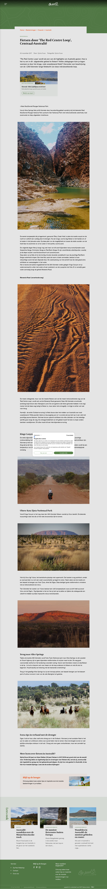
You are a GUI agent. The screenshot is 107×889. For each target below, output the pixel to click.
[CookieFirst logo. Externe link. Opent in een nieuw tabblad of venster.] (34, 437)
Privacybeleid (69, 435)
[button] (38, 435)
